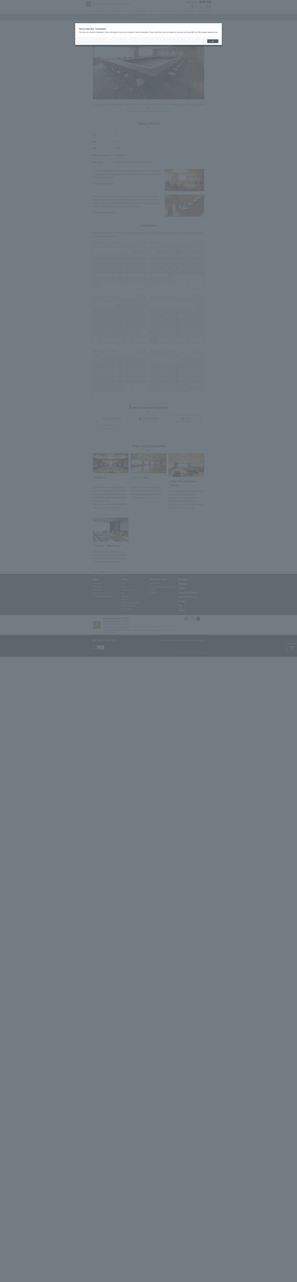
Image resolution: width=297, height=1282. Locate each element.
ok (213, 41)
